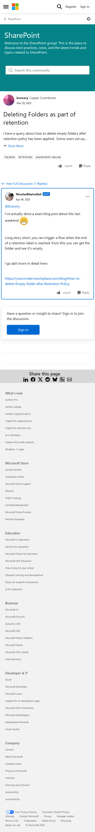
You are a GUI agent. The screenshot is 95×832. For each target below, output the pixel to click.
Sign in (23, 329)
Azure (8, 679)
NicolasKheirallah (29, 194)
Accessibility (12, 792)
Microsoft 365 (12, 630)
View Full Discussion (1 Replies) (26, 183)
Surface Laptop (13, 406)
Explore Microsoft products (19, 442)
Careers (9, 749)
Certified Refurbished (16, 505)
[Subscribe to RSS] (62, 379)
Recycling (66, 820)
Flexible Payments (15, 519)
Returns (9, 491)
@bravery (13, 206)
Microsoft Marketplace (17, 715)
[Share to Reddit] (47, 379)
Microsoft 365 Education (18, 560)
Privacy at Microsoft (16, 770)
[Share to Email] (69, 379)
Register (71, 6)
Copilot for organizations (18, 421)
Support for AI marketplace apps (22, 700)
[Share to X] (40, 379)
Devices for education (16, 546)
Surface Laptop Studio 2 (18, 413)
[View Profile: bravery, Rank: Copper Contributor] (8, 100)
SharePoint (14, 19)
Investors (10, 778)
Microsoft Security (15, 616)
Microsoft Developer (16, 686)
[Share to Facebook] (33, 379)
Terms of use (12, 820)
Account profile (13, 469)
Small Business (13, 659)
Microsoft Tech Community (19, 708)
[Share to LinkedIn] (25, 379)
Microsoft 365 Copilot (16, 652)
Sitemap (9, 816)
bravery (22, 98)
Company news (13, 763)
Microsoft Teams (14, 645)
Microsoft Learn (13, 693)
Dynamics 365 (12, 623)
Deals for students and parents (21, 582)
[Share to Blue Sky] (55, 379)
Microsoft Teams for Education (21, 553)
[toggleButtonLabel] (89, 19)
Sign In (84, 6)
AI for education (13, 589)
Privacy (47, 816)
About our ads (12, 825)
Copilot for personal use (18, 428)
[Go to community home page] (15, 6)
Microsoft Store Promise (18, 512)
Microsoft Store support (18, 483)
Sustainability (12, 799)
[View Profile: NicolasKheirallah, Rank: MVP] (9, 196)
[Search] (59, 6)
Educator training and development (24, 575)
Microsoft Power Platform (18, 638)
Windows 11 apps (14, 449)
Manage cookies (65, 816)
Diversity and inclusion (17, 785)
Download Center (14, 476)
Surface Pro (11, 399)
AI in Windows (13, 435)
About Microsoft (14, 756)
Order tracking (13, 498)
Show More (15, 146)
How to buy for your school (19, 568)
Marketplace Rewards (17, 722)
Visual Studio (12, 729)
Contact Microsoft (29, 816)
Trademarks (30, 820)
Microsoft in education (17, 539)
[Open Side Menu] (6, 6)
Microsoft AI (11, 609)
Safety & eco (48, 820)
